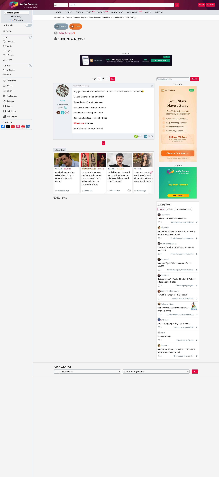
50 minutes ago (173, 270)
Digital (9, 50)
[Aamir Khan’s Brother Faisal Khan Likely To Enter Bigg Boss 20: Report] (66, 160)
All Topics (11, 70)
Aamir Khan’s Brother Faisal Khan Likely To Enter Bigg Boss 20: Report (65, 176)
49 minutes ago (176, 254)
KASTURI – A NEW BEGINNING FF (172, 218)
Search (194, 79)
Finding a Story (164, 336)
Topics (79, 12)
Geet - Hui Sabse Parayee (170, 291)
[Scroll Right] (151, 172)
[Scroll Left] (55, 172)
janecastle (189, 356)
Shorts (10, 106)
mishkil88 (189, 327)
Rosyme (190, 286)
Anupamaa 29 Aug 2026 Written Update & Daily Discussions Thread (176, 350)
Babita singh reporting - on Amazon (174, 323)
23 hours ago (179, 327)
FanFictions (117, 12)
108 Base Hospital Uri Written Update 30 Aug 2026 (176, 248)
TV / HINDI (58, 169)
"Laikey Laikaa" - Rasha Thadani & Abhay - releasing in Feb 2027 (177, 280)
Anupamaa (165, 228)
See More (7, 74)
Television (11, 41)
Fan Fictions (12, 96)
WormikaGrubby (187, 270)
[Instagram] (18, 126)
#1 (152, 86)
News (5, 37)
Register (210, 5)
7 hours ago (180, 286)
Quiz (89, 12)
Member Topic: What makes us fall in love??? (174, 264)
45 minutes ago (176, 222)
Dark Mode (8, 25)
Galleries (10, 91)
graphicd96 (189, 222)
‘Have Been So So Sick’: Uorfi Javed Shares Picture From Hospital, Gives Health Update (144, 176)
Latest (161, 209)
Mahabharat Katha (168, 304)
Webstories (132, 12)
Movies (10, 46)
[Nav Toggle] (4, 4)
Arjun (163, 333)
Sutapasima (189, 238)
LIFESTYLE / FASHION (89, 169)
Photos (159, 12)
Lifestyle (10, 55)
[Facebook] (3, 126)
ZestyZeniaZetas (187, 314)
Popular (170, 209)
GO (177, 5)
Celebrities (11, 81)
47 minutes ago (176, 238)
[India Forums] (23, 5)
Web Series (165, 320)
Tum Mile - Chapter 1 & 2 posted (172, 294)
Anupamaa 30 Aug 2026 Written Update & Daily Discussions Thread (176, 232)
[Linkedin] (28, 126)
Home (9, 31)
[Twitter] (8, 126)
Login (201, 5)
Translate (18, 20)
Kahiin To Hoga (66, 33)
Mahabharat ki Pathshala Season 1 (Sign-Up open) (173, 309)
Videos (10, 86)
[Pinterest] (23, 126)
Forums (7, 65)
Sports (9, 60)
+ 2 (67, 112)
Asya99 (190, 340)
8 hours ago (181, 340)
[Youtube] (13, 126)
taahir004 (189, 298)
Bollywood (165, 259)
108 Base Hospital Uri (169, 243)
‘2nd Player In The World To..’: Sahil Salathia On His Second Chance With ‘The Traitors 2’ (119, 176)
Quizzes (10, 101)
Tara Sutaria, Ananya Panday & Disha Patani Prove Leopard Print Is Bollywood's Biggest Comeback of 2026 (92, 178)
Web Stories (12, 111)
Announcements (183, 209)
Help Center (12, 116)
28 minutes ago (172, 314)
